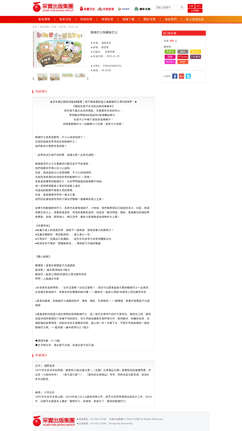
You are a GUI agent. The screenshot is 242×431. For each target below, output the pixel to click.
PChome (183, 56)
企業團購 (195, 10)
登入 (199, 6)
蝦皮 (182, 62)
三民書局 (196, 56)
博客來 (170, 51)
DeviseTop (127, 423)
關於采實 (150, 19)
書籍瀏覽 (44, 19)
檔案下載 (129, 19)
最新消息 (65, 19)
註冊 (191, 6)
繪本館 (62, 27)
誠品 (182, 51)
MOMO (170, 62)
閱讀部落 (86, 19)
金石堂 (195, 51)
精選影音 (108, 19)
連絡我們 (171, 19)
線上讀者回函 (195, 19)
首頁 (34, 27)
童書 (54, 27)
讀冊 (170, 56)
